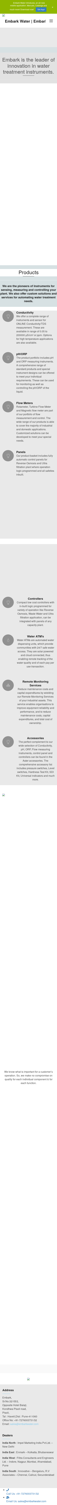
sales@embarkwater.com (24, 1424)
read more (28, 1145)
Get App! (41, 9)
